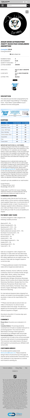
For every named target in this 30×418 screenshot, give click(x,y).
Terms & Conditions (7, 368)
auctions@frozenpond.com (8, 169)
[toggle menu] (2, 5)
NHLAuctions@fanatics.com (8, 353)
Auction (17, 77)
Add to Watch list (15, 54)
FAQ (26, 368)
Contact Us (15, 371)
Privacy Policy (19, 368)
